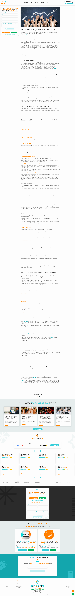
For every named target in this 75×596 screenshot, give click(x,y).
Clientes (19, 587)
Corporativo (68, 585)
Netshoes (46, 326)
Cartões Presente (56, 316)
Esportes (58, 585)
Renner (52, 326)
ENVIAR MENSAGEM (10, 28)
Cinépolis (26, 333)
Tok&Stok (49, 326)
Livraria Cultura (43, 326)
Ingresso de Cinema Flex (19, 586)
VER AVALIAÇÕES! (55, 445)
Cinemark (22, 333)
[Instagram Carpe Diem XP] (41, 586)
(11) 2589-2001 (26, 390)
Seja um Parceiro (68, 586)
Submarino (38, 326)
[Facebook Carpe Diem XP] (36, 586)
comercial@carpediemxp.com (10, 34)
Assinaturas (54, 584)
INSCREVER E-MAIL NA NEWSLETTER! (38, 570)
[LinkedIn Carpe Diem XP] (43, 586)
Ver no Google (5, 457)
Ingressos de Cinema (24, 317)
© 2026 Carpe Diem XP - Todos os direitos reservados (29, 594)
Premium (7, 586)
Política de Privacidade (45, 594)
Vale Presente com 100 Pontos (44, 563)
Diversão (58, 584)
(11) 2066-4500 (6, 32)
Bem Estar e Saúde (7, 584)
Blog (41, 564)
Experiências (30, 317)
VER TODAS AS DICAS (38, 429)
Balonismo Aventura (46, 342)
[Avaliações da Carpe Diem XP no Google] (34, 586)
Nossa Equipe (68, 584)
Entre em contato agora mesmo (48, 389)
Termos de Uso (39, 594)
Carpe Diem (34, 377)
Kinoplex (29, 333)
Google (47, 439)
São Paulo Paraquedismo (26, 347)
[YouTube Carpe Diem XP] (38, 586)
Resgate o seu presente (69, 3)
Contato (51, 594)
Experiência (51, 337)
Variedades (7, 585)
